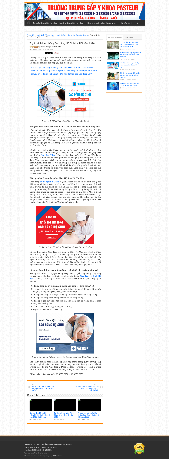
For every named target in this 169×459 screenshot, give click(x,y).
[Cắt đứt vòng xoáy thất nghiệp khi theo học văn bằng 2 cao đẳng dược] (113, 76)
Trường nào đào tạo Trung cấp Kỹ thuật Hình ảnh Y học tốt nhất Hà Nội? (87, 387)
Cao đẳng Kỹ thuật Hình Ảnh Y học (71, 23)
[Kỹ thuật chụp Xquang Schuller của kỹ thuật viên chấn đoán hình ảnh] (113, 55)
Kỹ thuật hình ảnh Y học (56, 444)
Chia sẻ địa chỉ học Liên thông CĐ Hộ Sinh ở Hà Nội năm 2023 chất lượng (40, 415)
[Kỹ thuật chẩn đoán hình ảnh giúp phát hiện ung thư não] (113, 86)
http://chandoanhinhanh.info (40, 453)
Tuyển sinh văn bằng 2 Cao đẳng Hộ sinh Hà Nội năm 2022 (64, 415)
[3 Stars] (34, 47)
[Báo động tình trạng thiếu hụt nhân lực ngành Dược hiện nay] (113, 66)
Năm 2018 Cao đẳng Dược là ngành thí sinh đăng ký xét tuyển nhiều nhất (64, 70)
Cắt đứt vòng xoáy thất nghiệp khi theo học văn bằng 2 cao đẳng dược (130, 75)
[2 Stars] (32, 47)
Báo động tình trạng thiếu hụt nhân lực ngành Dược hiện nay (129, 65)
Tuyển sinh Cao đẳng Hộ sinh (78, 35)
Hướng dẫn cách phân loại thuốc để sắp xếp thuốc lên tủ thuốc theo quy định (130, 44)
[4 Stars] (36, 47)
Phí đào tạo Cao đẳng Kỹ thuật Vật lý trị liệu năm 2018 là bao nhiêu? (62, 67)
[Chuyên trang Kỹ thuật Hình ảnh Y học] (84, 11)
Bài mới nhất (129, 38)
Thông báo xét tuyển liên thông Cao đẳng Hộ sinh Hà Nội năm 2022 (88, 415)
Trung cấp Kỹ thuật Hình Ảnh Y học (45, 23)
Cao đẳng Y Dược (49, 155)
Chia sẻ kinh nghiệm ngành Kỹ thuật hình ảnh (101, 23)
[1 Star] (30, 47)
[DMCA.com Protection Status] (139, 448)
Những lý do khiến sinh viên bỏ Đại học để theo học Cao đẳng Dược (61, 74)
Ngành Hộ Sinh (61, 35)
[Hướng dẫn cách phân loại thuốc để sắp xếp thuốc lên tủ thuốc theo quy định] (113, 45)
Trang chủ (29, 22)
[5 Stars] (38, 47)
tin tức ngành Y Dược (49, 181)
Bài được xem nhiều (115, 38)
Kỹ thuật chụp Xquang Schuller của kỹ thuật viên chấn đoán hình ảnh (130, 55)
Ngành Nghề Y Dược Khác (129, 23)
